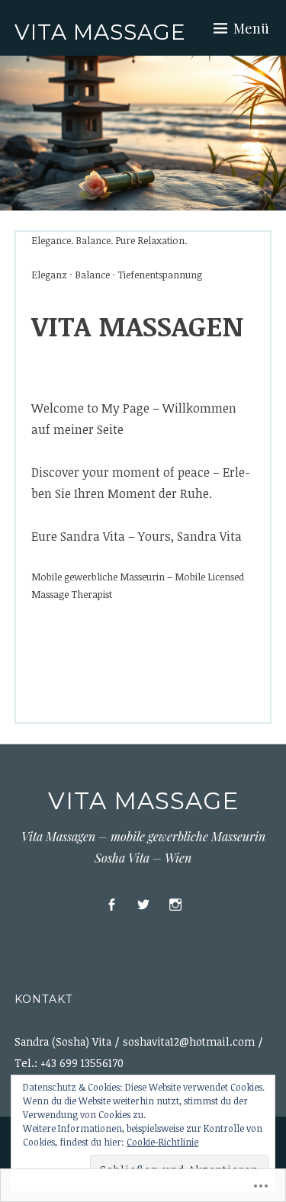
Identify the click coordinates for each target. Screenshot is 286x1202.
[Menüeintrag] (111, 905)
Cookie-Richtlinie (162, 1142)
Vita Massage (100, 32)
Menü (251, 28)
